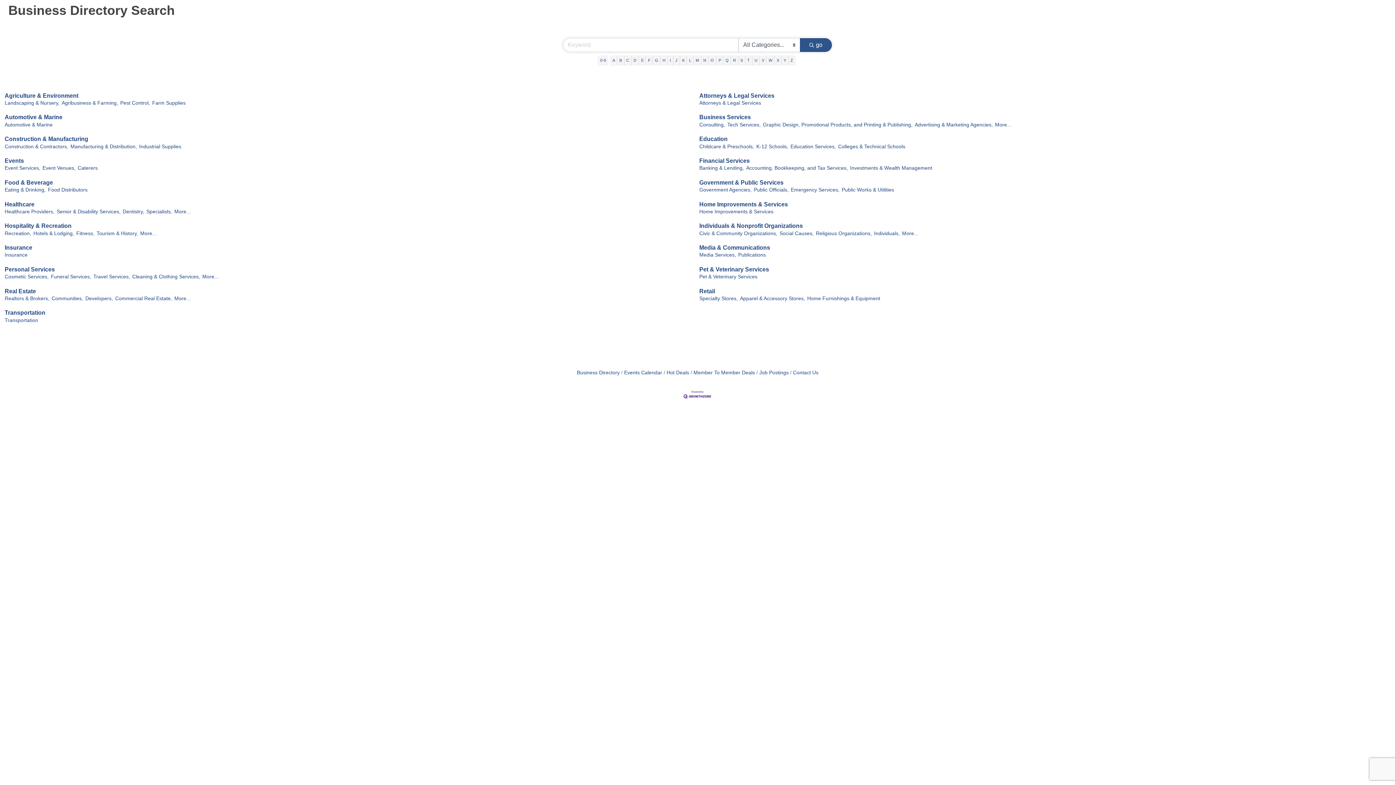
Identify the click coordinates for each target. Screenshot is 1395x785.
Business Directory (598, 372)
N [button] (704, 60)
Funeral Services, (71, 276)
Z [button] (791, 60)
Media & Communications (734, 248)
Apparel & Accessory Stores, (772, 298)
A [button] (613, 60)
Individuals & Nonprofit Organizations (751, 226)
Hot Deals (678, 372)
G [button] (656, 60)
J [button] (676, 60)
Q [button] (727, 60)
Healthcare (20, 204)
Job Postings (774, 372)
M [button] (697, 60)
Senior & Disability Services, (89, 211)
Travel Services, (111, 276)
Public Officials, (771, 190)
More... (1003, 125)
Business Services (725, 117)
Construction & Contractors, (36, 146)
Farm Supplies (169, 103)
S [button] (741, 60)
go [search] (819, 45)
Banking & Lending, (721, 168)
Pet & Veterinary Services (734, 269)
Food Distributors (68, 190)
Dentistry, (133, 211)
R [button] (734, 60)
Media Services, (717, 255)
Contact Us (805, 372)
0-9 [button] (603, 60)
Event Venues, (59, 168)
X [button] (778, 60)
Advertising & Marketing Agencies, (954, 125)
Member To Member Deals (724, 372)
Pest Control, (135, 103)
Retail (707, 291)
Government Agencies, (725, 190)
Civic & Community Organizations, (738, 233)
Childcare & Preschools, (726, 146)
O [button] (712, 60)
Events (14, 161)
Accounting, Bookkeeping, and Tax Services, (797, 168)
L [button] (690, 60)
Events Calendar (643, 372)
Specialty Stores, (718, 298)
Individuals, (887, 233)
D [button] (635, 60)
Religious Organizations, (844, 233)
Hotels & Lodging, (53, 233)
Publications (752, 255)
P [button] (720, 60)
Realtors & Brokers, (27, 298)
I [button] (670, 60)
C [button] (627, 60)
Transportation (25, 313)
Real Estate (20, 291)
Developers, (99, 298)
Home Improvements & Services (743, 204)
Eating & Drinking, (25, 190)
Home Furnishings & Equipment (843, 298)
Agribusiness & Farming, (90, 103)
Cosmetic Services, (27, 276)
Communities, (67, 298)
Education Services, (813, 146)
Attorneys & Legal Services (737, 96)
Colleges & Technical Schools (871, 146)
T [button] (748, 60)
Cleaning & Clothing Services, (166, 276)
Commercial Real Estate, (143, 298)
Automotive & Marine (33, 117)
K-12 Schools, (772, 146)
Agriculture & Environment (41, 96)
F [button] (649, 60)
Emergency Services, (815, 190)
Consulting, (712, 125)
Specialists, (159, 211)
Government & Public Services (741, 183)
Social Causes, (797, 233)
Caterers (88, 168)
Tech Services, (744, 125)
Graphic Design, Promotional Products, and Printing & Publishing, (838, 125)
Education (713, 139)
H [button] (664, 60)
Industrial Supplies (160, 146)
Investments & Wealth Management (891, 168)
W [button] (770, 60)
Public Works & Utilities (868, 190)
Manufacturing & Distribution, (103, 146)
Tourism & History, (117, 233)
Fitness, (85, 233)
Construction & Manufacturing (46, 139)
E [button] (642, 60)
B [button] (620, 60)
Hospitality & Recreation (38, 226)
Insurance (18, 248)
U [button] (756, 60)
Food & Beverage (29, 183)
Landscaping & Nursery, (32, 103)
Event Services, (22, 168)
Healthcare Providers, (29, 211)
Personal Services (30, 269)
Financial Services (724, 161)
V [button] (763, 60)
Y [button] (785, 60)
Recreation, (18, 233)
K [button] (683, 60)
